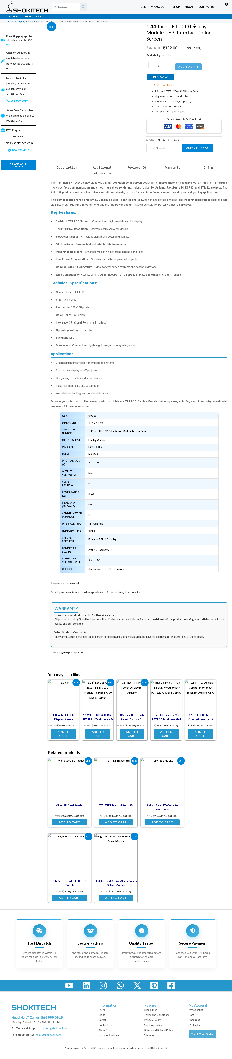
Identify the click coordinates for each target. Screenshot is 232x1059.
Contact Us (206, 6)
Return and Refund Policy (158, 1029)
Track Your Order (202, 1034)
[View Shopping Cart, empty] (224, 7)
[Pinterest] (154, 985)
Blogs (101, 1014)
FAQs (101, 1009)
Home (142, 6)
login (62, 652)
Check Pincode (197, 148)
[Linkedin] (86, 985)
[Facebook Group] (171, 985)
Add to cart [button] (63, 733)
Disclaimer (150, 1009)
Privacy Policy (152, 1019)
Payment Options (108, 1034)
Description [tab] (67, 167)
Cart (39, 16)
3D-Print (14, 16)
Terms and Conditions (156, 1014)
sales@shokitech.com (18, 143)
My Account (196, 1009)
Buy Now (160, 77)
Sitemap (149, 1034)
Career (102, 1019)
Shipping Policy (153, 1024)
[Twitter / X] (137, 985)
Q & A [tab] (208, 167)
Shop (176, 6)
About (189, 6)
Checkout (194, 1019)
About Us (104, 1029)
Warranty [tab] (172, 167)
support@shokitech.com (55, 1028)
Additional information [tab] (102, 170)
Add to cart (188, 66)
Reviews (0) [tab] (137, 167)
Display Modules (25, 21)
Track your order (18, 165)
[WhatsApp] (120, 985)
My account (159, 6)
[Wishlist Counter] (218, 7)
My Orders (195, 1024)
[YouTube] (69, 985)
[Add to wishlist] (74, 685)
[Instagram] (103, 985)
